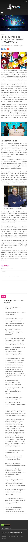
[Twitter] (26, 1)
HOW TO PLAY (4, 532)
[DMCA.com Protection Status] (14, 525)
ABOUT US (19, 534)
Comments (4, 285)
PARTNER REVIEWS (11, 532)
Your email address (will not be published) (10, 276)
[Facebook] (24, 1)
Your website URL (5, 281)
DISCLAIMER (14, 534)
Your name (4, 271)
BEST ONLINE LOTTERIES (6, 534)
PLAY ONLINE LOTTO (19, 532)
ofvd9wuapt (8, 301)
